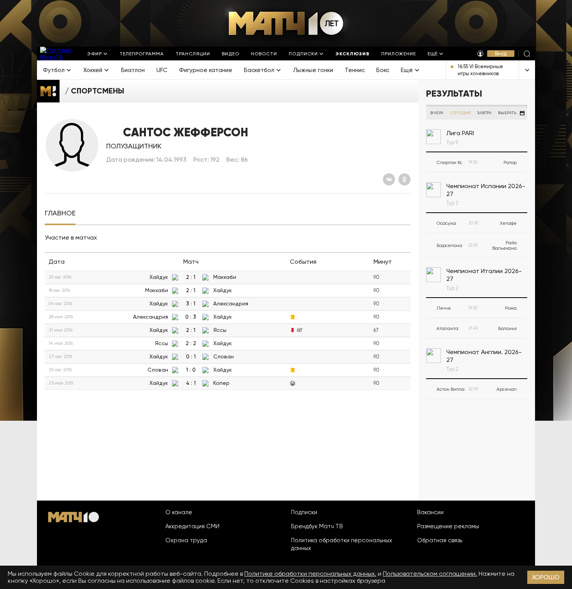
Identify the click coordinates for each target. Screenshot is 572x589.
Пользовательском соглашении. (430, 573)
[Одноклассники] (404, 179)
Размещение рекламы (448, 526)
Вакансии (430, 512)
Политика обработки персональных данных (341, 544)
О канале (178, 512)
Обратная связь (439, 540)
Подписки (304, 512)
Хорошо (546, 577)
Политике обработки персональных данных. (310, 573)
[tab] (60, 213)
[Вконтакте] (389, 179)
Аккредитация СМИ (192, 526)
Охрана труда (186, 540)
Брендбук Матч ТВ (317, 526)
